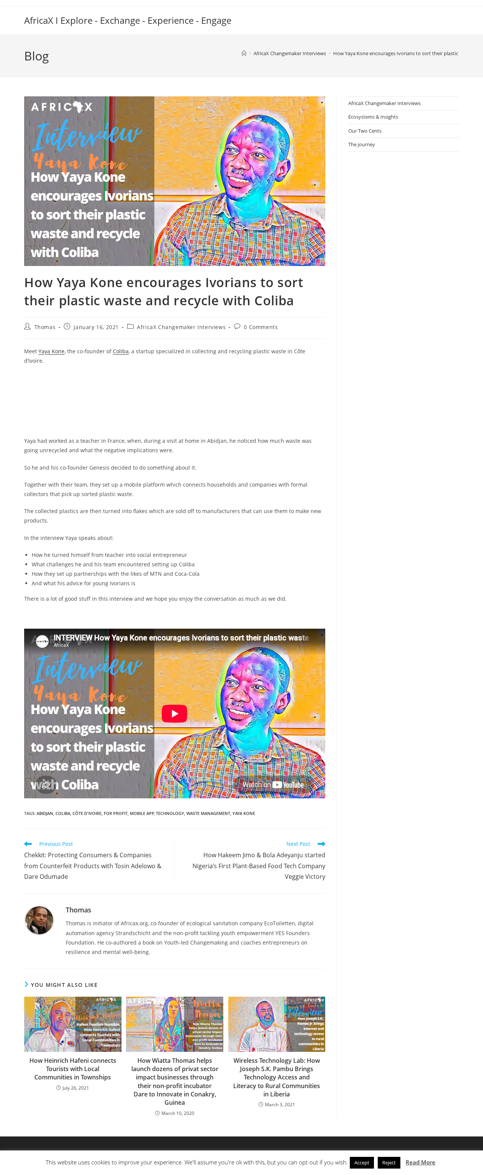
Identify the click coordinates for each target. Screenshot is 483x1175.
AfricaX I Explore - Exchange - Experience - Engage (127, 20)
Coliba (121, 351)
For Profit (116, 813)
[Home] (244, 53)
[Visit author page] (39, 919)
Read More (420, 1162)
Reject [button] (389, 1162)
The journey (361, 144)
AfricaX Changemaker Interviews (181, 327)
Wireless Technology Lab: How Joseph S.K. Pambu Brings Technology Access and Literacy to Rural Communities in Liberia (276, 1077)
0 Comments (261, 327)
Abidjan (45, 813)
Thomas (45, 327)
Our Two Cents (364, 130)
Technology (170, 813)
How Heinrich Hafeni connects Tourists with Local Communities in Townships (72, 1069)
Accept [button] (361, 1162)
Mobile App (142, 813)
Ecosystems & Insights (373, 116)
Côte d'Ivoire (87, 813)
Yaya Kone (51, 351)
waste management (208, 813)
